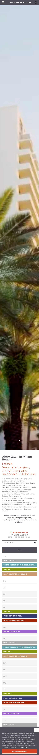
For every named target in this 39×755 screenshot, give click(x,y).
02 (4, 600)
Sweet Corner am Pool (12, 616)
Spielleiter (7, 569)
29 (4, 581)
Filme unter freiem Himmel (14, 620)
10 (4, 689)
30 (4, 587)
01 (4, 594)
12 (4, 720)
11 (4, 709)
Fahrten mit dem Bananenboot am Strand (20, 565)
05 (4, 638)
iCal (10, 537)
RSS (28, 537)
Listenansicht (21, 535)
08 (4, 676)
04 (4, 627)
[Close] (36, 730)
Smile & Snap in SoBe (11, 631)
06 (4, 663)
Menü (4, 3)
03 (4, 607)
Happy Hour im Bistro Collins (15, 574)
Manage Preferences (19, 751)
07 (4, 669)
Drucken (19, 537)
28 (4, 556)
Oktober (19, 550)
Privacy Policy (24, 747)
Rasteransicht (20, 532)
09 (4, 683)
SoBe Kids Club (9, 560)
